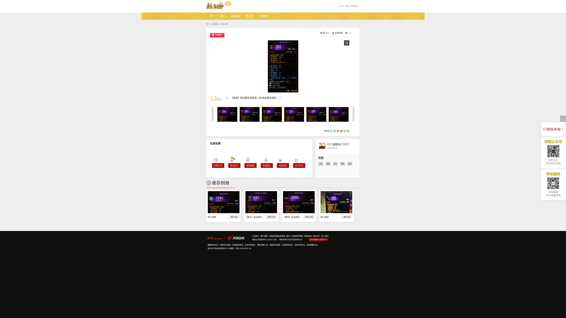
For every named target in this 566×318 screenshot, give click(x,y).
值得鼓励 (250, 165)
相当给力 (234, 165)
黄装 (342, 164)
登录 (347, 6)
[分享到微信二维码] (331, 131)
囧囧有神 (283, 165)
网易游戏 (307, 236)
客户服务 (264, 236)
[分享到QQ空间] (344, 131)
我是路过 (267, 165)
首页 (208, 24)
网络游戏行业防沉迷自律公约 (290, 240)
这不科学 (299, 165)
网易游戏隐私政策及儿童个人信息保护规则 (286, 236)
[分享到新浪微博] (341, 131)
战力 (321, 164)
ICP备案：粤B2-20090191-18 (239, 248)
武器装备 (215, 24)
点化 (335, 164)
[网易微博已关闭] (338, 131)
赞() (326, 33)
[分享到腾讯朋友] (348, 131)
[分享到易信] (334, 131)
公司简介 (255, 236)
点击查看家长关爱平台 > (318, 240)
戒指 (350, 164)
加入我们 (325, 236)
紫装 (328, 164)
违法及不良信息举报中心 (217, 248)
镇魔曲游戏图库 (223, 6)
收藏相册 (339, 33)
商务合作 (316, 236)
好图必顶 (218, 165)
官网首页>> (355, 6)
